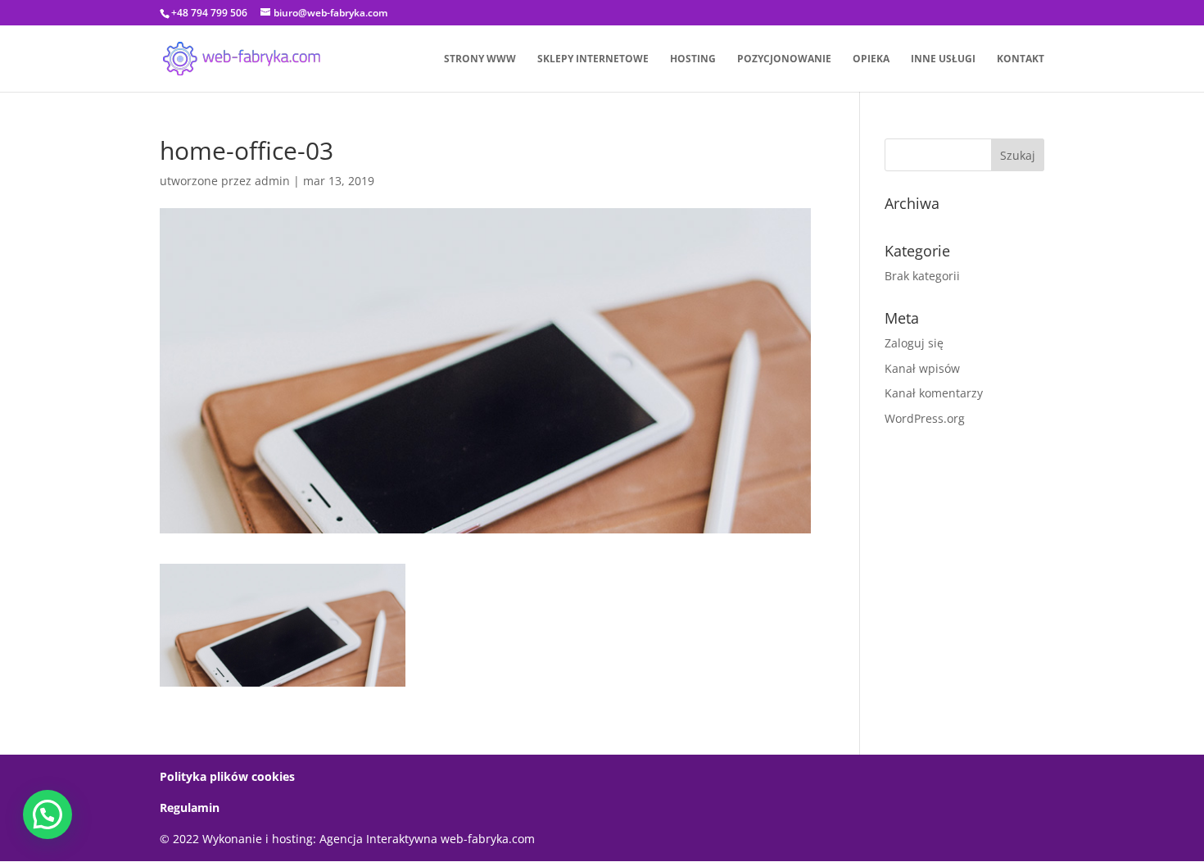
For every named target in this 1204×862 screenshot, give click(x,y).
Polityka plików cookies (227, 776)
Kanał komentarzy (934, 393)
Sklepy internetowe (593, 59)
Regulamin (190, 807)
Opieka (871, 59)
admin (272, 180)
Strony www (480, 59)
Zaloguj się (914, 343)
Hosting (693, 59)
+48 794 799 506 (209, 13)
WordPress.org (925, 418)
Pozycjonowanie (784, 59)
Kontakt (1020, 59)
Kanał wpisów (922, 368)
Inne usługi (943, 59)
